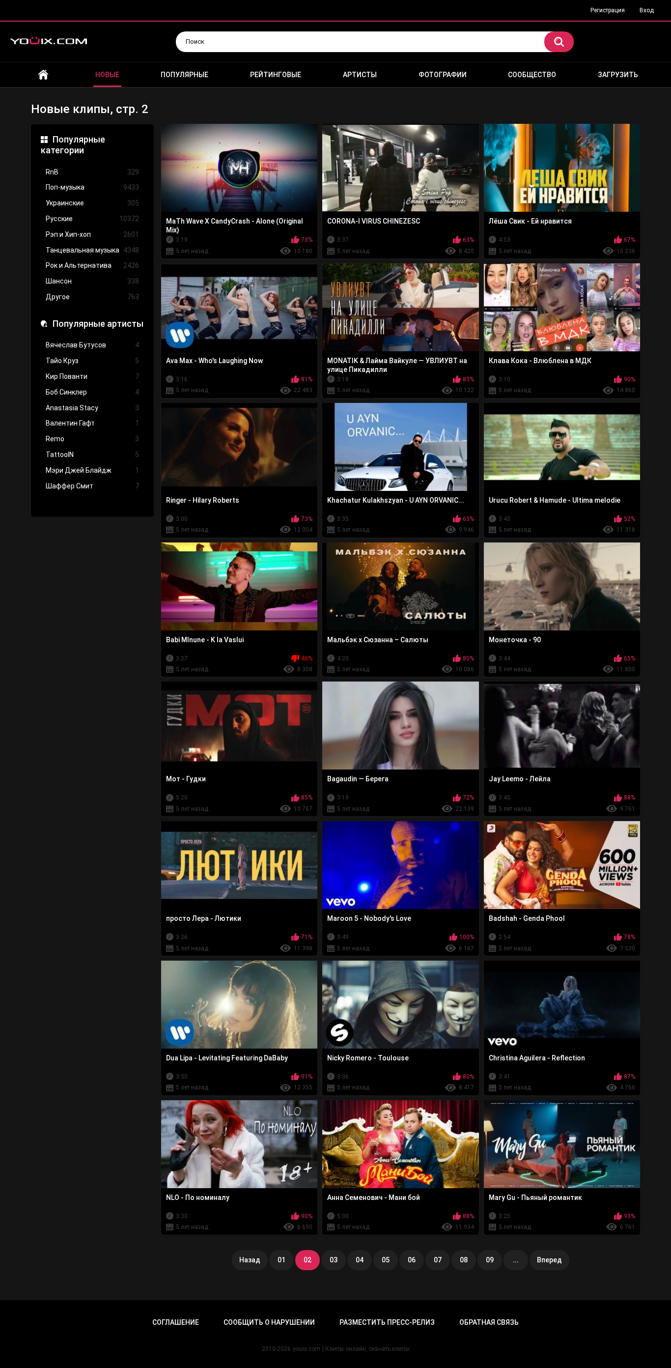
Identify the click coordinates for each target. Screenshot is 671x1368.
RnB (92, 172)
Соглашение (175, 1322)
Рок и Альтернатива (92, 265)
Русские (92, 219)
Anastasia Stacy (92, 408)
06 (412, 1260)
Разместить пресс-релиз (387, 1322)
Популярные (184, 75)
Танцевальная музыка (92, 250)
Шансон (92, 281)
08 (464, 1260)
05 (386, 1260)
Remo (92, 439)
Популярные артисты (98, 323)
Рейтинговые (275, 75)
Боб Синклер (92, 392)
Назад (249, 1260)
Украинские (92, 203)
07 (438, 1260)
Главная (43, 74)
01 (281, 1260)
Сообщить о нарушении (269, 1322)
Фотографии (443, 75)
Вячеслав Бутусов (92, 345)
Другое (92, 297)
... (516, 1260)
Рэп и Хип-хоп (92, 234)
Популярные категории (73, 144)
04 (359, 1260)
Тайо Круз (92, 361)
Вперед (549, 1260)
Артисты (360, 75)
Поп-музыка (92, 187)
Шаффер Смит (92, 486)
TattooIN (92, 454)
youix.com (306, 1348)
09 (490, 1260)
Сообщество (532, 75)
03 (333, 1260)
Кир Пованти (92, 376)
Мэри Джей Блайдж (92, 470)
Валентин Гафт (92, 423)
